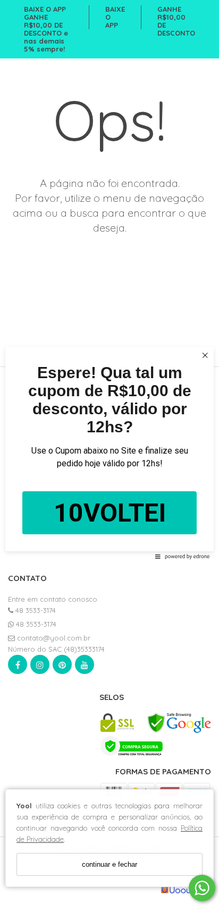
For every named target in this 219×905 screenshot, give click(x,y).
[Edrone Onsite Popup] (109, 452)
